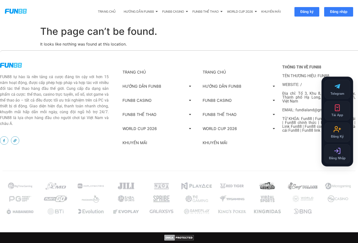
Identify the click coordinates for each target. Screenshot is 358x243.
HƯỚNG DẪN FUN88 (139, 11)
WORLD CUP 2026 (240, 11)
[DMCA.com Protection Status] (179, 238)
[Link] (15, 140)
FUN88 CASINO (173, 11)
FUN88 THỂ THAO (205, 11)
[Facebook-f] (4, 140)
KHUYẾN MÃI (271, 11)
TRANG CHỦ (106, 11)
